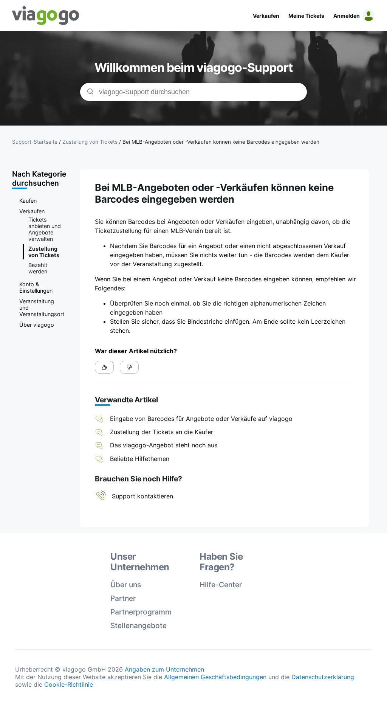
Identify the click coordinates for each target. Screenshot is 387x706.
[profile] (367, 15)
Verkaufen (266, 15)
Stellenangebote (138, 625)
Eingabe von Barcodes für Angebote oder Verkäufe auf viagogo (201, 418)
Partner (123, 598)
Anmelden (346, 15)
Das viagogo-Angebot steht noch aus (163, 445)
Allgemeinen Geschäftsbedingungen (215, 677)
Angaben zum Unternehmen (164, 669)
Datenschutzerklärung (322, 677)
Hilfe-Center (221, 584)
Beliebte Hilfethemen (139, 458)
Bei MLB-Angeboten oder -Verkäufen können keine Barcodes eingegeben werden (220, 142)
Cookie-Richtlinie (68, 684)
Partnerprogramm (141, 611)
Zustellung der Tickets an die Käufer (161, 432)
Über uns (125, 584)
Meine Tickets (306, 15)
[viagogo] (45, 15)
